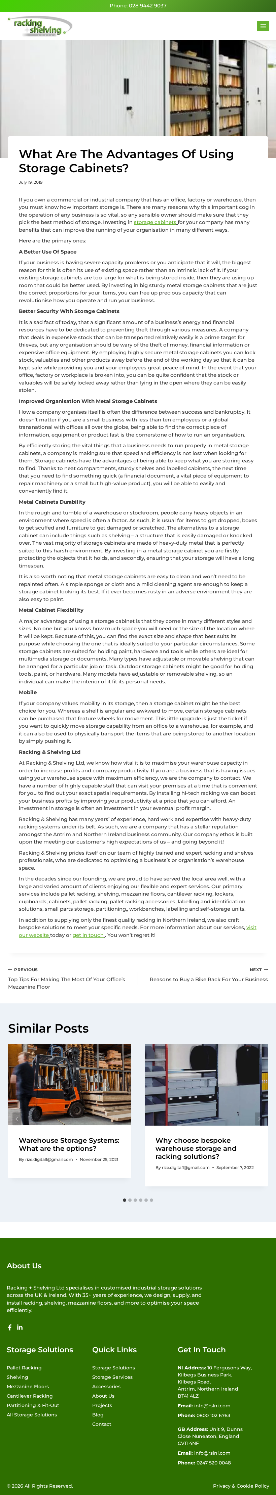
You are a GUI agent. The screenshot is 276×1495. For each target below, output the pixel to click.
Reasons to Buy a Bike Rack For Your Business (209, 975)
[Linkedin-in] (20, 1327)
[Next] (259, 1119)
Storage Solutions (113, 1368)
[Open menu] (263, 26)
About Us (103, 1396)
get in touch (88, 935)
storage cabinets (155, 222)
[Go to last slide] (16, 1119)
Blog (98, 1415)
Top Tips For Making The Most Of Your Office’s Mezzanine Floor (66, 978)
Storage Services (112, 1377)
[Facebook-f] (10, 1327)
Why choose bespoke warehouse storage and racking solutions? (196, 1148)
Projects (102, 1405)
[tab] (124, 1200)
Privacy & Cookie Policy (241, 1486)
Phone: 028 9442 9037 (138, 5)
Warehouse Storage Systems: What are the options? (69, 1144)
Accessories (106, 1387)
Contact (101, 1424)
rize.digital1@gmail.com (49, 1159)
